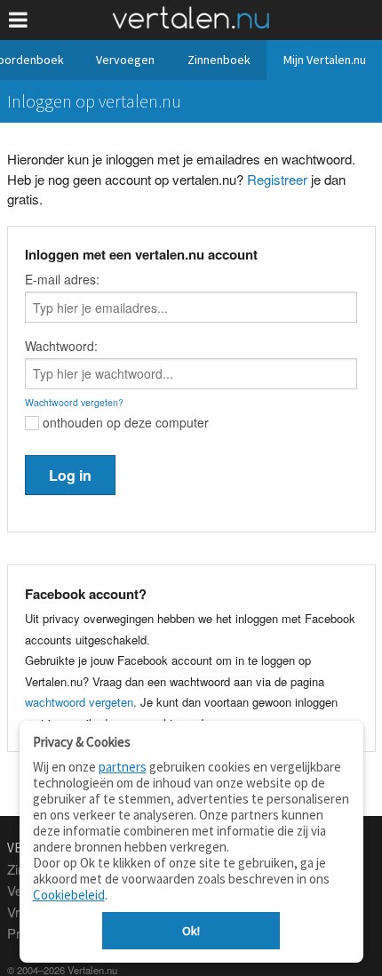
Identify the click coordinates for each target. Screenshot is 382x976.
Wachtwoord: (61, 346)
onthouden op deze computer (124, 422)
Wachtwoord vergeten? (74, 402)
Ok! (191, 931)
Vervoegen (125, 60)
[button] (18, 20)
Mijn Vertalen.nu (324, 60)
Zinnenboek (219, 60)
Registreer (277, 179)
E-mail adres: (62, 279)
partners (123, 766)
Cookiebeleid (69, 894)
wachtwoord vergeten (79, 701)
